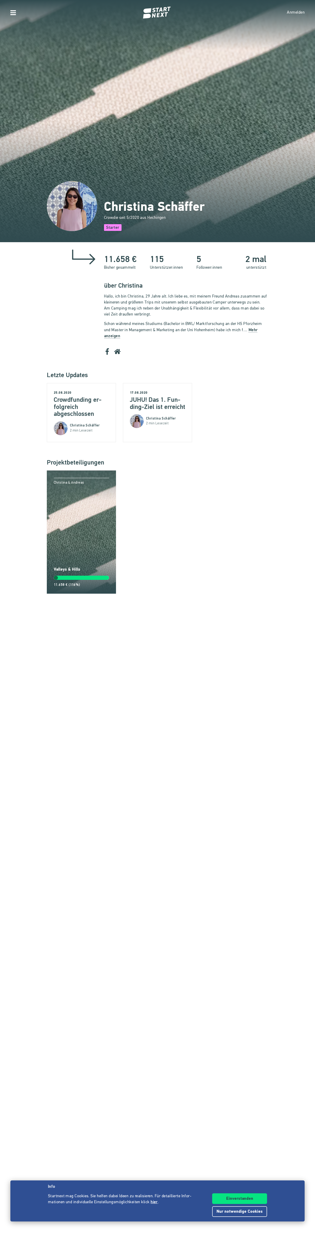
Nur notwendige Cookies (240, 1212)
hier (154, 1202)
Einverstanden (239, 1199)
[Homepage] (157, 13)
